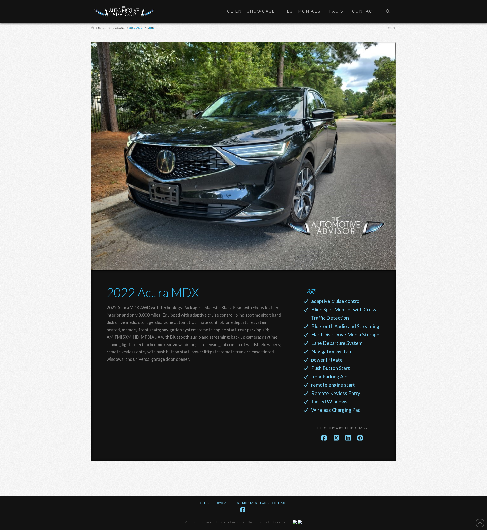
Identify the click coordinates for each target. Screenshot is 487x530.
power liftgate (327, 360)
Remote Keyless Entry (335, 393)
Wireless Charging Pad (336, 410)
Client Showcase (215, 502)
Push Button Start (330, 368)
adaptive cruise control (336, 301)
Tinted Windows (329, 401)
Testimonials (245, 502)
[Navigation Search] (388, 11)
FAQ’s (264, 502)
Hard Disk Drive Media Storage (345, 334)
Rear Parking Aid (329, 376)
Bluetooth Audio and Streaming (345, 326)
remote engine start (333, 385)
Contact (279, 502)
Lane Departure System (337, 343)
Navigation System (332, 351)
